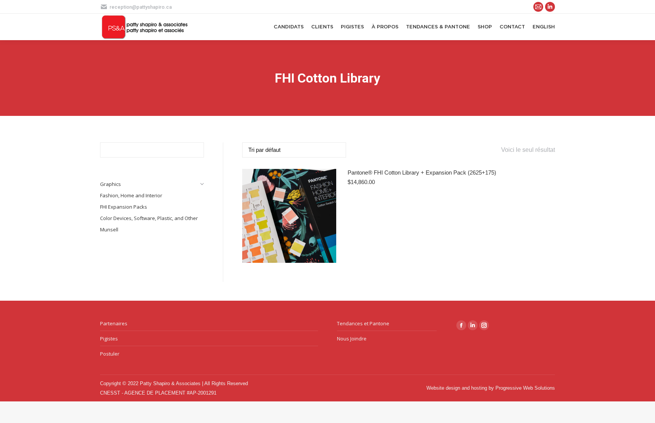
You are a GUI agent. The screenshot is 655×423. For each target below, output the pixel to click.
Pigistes (109, 338)
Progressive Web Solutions (525, 388)
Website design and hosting (456, 388)
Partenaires (113, 323)
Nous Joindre (352, 338)
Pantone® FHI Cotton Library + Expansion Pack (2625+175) (422, 172)
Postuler (109, 353)
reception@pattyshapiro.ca (141, 7)
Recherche (196, 150)
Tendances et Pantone (363, 323)
